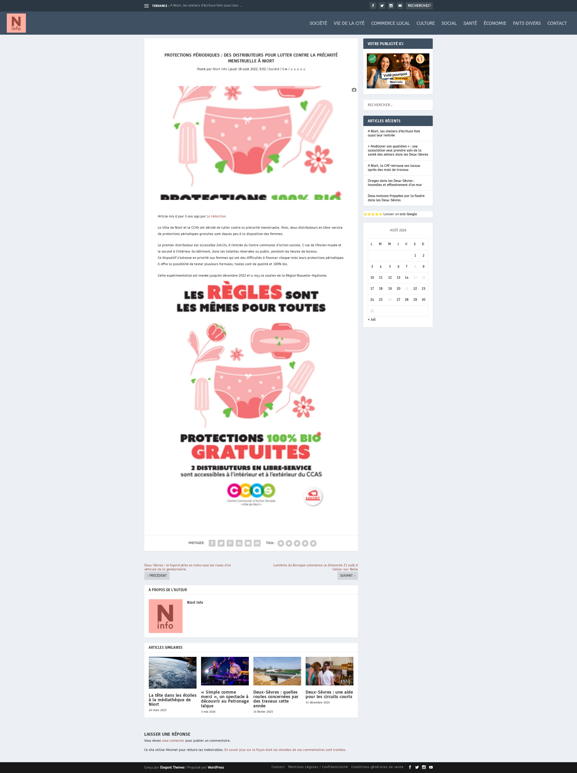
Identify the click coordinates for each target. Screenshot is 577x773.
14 (406, 278)
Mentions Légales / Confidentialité (318, 767)
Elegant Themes (172, 767)
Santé (470, 24)
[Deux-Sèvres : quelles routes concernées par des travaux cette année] (277, 671)
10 (372, 278)
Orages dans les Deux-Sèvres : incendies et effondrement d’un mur (395, 183)
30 (423, 300)
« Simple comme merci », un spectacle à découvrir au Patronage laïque (225, 698)
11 (380, 278)
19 (390, 289)
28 (406, 300)
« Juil (372, 319)
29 (415, 300)
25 (380, 300)
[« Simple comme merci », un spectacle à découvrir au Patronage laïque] (225, 671)
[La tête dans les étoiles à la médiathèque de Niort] (173, 673)
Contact (557, 24)
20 (398, 289)
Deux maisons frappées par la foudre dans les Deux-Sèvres (396, 198)
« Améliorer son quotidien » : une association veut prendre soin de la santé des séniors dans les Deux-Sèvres (398, 150)
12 (390, 278)
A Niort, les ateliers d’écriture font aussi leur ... (206, 5)
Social (449, 24)
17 (372, 289)
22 (415, 289)
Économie (495, 24)
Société (318, 24)
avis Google (408, 214)
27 (398, 300)
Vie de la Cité (349, 24)
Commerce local (390, 24)
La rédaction (216, 216)
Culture (426, 24)
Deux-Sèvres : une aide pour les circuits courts (329, 694)
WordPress (216, 767)
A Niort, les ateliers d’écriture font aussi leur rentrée (394, 133)
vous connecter (173, 741)
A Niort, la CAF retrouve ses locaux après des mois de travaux (394, 168)
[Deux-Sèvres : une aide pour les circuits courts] (329, 671)
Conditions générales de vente (377, 767)
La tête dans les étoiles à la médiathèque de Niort (173, 699)
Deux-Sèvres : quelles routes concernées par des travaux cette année (276, 698)
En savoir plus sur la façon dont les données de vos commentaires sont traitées (284, 750)
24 (372, 300)
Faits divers (527, 24)
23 (423, 289)
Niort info (220, 69)
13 (398, 278)
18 (380, 289)
